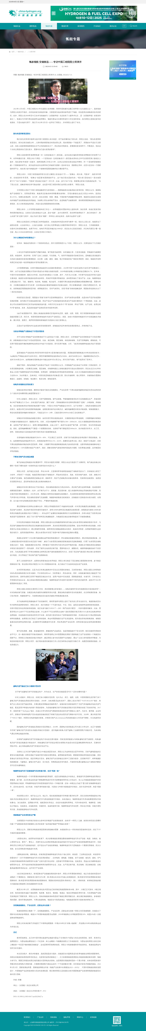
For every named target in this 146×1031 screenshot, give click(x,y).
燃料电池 (32, 26)
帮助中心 (80, 1017)
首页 (13, 52)
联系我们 (27, 1017)
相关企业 (113, 26)
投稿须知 (53, 1017)
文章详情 (32, 52)
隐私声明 (67, 1017)
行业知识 (97, 26)
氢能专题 (49, 26)
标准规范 (81, 26)
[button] (134, 13)
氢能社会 (16, 26)
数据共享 (65, 26)
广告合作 (40, 1017)
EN (124, 26)
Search (135, 26)
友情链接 (93, 1017)
